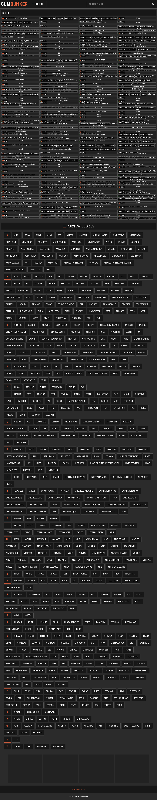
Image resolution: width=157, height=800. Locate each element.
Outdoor (85, 580)
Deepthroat (107, 366)
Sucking (109, 670)
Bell (89, 318)
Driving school (133, 56)
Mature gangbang (116, 567)
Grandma (67, 428)
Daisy (152, 145)
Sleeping (44, 636)
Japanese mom (47, 491)
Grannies (11, 33)
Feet (53, 394)
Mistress (28, 553)
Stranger (75, 663)
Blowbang (23, 290)
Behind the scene (66, 304)
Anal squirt (47, 256)
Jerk (54, 511)
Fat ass (9, 415)
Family (77, 394)
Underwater (50, 712)
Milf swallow (92, 560)
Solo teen (103, 650)
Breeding (10, 311)
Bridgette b (83, 297)
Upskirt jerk (28, 203)
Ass (59, 235)
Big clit (128, 290)
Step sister (101, 656)
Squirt (69, 636)
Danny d (136, 366)
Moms (49, 560)
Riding (55, 622)
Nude (65, 574)
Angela (49, 269)
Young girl (42, 746)
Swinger (36, 643)
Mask (66, 567)
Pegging (104, 594)
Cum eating (11, 359)
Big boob (23, 318)
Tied (19, 698)
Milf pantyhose (129, 76)
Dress (126, 141)
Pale (72, 608)
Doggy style (12, 380)
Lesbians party (96, 532)
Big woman (61, 318)
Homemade (57, 449)
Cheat (60, 345)
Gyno (54, 428)
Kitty (65, 518)
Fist (116, 394)
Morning (62, 560)
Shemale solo (117, 643)
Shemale (18, 636)
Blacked (39, 283)
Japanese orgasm (38, 504)
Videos (59, 145)
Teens (81, 698)
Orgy (64, 580)
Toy (61, 691)
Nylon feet (130, 574)
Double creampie (130, 104)
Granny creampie (104, 124)
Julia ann (64, 491)
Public (70, 594)
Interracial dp (65, 160)
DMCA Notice (84, 796)
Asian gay (93, 263)
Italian (56, 477)
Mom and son (92, 539)
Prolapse (10, 601)
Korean (17, 518)
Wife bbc (62, 726)
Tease (73, 705)
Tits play (59, 60)
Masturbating (51, 60)
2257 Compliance (74, 796)
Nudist (106, 574)
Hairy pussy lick (12, 67)
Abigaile (121, 242)
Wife (16, 726)
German (55, 422)
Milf (68, 539)
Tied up (26, 705)
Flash (120, 49)
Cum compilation (14, 345)
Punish (27, 608)
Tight (119, 705)
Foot (29, 394)
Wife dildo (30, 128)
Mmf (103, 546)
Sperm (89, 663)
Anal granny (21, 128)
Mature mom (23, 154)
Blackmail (120, 283)
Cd (114, 345)
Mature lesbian (112, 560)
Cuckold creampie (14, 339)
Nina (95, 574)
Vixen (54, 719)
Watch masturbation (62, 187)
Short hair (38, 670)
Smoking (133, 636)
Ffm (93, 401)
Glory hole (107, 428)
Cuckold (32, 325)
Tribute (127, 211)
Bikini (67, 311)
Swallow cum (12, 684)
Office (53, 580)
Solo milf (113, 663)
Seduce (127, 663)
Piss (48, 594)
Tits (96, 705)
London (30, 67)
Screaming (11, 677)
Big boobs (86, 290)
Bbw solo (135, 283)
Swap (117, 650)
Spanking (82, 636)
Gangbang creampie (92, 422)
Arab (49, 235)
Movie (8, 560)
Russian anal (131, 622)
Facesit (41, 408)
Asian (27, 235)
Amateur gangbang (15, 269)
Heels (34, 456)
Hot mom (109, 456)
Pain (57, 601)
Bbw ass (93, 304)
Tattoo (50, 705)
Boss (59, 290)
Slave (8, 643)
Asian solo (136, 256)
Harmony (29, 104)
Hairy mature (82, 456)
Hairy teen (53, 470)
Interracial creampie (75, 477)
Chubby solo (139, 345)
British (43, 18)
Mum (93, 18)
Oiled (28, 587)
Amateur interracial (73, 263)
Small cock (11, 663)
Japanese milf (74, 498)
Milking (91, 546)
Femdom (64, 394)
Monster (82, 76)
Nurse (29, 574)
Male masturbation (147, 211)
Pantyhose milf (139, 76)
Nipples (53, 574)
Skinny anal (21, 670)
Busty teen (54, 311)
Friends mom (92, 408)
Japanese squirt (69, 511)
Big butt (79, 311)
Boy (28, 283)
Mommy (82, 553)
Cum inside (75, 332)
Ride (68, 629)
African (142, 249)
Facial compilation (77, 401)
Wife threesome (131, 726)
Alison (70, 235)
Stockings (80, 643)
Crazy (87, 203)
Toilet (27, 691)
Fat (48, 401)
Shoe (53, 18)
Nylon (4, 94)
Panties (117, 594)
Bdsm (26, 276)
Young (17, 746)
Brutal (9, 290)
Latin (111, 532)
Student (43, 80)
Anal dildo (27, 242)
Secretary (79, 670)
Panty (138, 601)
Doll (58, 373)
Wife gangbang (45, 726)
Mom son (41, 539)
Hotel (148, 456)
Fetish (22, 415)
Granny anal (84, 124)
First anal (128, 401)
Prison (83, 601)
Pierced (20, 203)
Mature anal (120, 539)
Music (70, 553)
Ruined (40, 629)
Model (9, 567)
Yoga (28, 746)
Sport (24, 677)
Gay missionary (104, 167)
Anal (16, 235)
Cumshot (115, 332)
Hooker (65, 463)
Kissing (53, 518)
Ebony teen (50, 160)
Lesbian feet (12, 532)
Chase (104, 345)
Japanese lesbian (130, 491)
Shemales (27, 663)
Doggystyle (29, 380)
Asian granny (59, 242)
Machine (114, 546)
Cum (14, 4)
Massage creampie (83, 567)
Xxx (16, 739)
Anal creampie (100, 235)
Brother (126, 304)
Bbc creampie (142, 304)
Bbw (16, 276)
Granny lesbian (12, 154)
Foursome (36, 401)
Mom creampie (98, 553)
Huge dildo (127, 449)
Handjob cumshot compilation (104, 463)
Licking (27, 532)
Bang (40, 311)
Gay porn (24, 435)
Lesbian (17, 525)
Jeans (55, 504)
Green (143, 428)
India (45, 477)
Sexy (54, 663)
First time (139, 394)
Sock (37, 684)
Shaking (141, 108)
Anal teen (42, 242)
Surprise (141, 663)
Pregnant (18, 594)
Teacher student (58, 80)
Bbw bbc (36, 304)
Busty (52, 297)
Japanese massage (15, 504)
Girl (44, 428)
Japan (32, 491)
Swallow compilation (36, 656)
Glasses (10, 435)
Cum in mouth (39, 332)
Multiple (147, 560)
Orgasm (18, 580)
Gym (132, 428)
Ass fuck (88, 37)
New (117, 574)
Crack (20, 22)
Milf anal (36, 560)
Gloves (122, 435)
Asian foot (53, 263)
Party (139, 594)
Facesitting (102, 394)
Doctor (122, 366)
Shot (93, 643)
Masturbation (6, 203)
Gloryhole (112, 422)
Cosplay (90, 325)
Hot (28, 463)
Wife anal (88, 726)
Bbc (60, 276)
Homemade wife (67, 145)
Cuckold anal (112, 76)
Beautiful (80, 283)
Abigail (111, 249)
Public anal (123, 601)
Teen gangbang (129, 27)
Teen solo (138, 698)
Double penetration (97, 373)
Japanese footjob (107, 491)
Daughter (91, 366)
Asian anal (11, 242)
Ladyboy (43, 525)
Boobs (49, 304)
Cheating (90, 332)
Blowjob (97, 276)
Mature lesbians (33, 154)
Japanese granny (38, 511)
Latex (30, 525)
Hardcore (111, 449)
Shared (151, 199)
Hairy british (141, 49)
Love (69, 525)
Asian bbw (76, 242)
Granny (17, 422)
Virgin (17, 719)
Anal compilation (94, 249)
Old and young (13, 587)
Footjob (41, 394)
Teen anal (109, 691)
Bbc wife (115, 290)
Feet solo (35, 415)
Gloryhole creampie (15, 428)
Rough (31, 622)
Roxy (78, 629)
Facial (126, 394)
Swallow (21, 643)
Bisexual (95, 283)
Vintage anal (83, 719)
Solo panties (149, 108)
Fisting (17, 394)
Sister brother (13, 656)
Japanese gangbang (116, 504)
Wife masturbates (147, 141)
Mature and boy (140, 117)
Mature (82, 18)
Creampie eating (141, 339)
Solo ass (135, 108)
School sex (143, 56)
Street (84, 677)
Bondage (111, 276)
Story (87, 656)
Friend (145, 199)
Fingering (65, 408)
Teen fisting (11, 705)
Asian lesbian (12, 263)
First (53, 408)
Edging (72, 387)
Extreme (30, 387)
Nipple (41, 574)
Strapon (108, 636)
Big (122, 276)
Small (128, 650)
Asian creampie (81, 256)
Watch (75, 726)
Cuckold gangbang (108, 352)
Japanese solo (55, 498)
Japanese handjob (15, 511)
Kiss (29, 518)
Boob (143, 311)
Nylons (23, 94)
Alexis (109, 242)
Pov (128, 594)
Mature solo (12, 553)
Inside (9, 484)
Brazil (47, 318)
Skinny (95, 636)
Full (132, 408)
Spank (120, 134)
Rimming (43, 622)
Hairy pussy (11, 470)
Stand (52, 670)
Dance (35, 366)
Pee (92, 594)
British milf (146, 37)
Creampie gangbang (109, 325)
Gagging (81, 428)
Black (133, 276)
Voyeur (42, 719)
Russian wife (55, 629)
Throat (107, 705)
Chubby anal (50, 207)
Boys (132, 311)
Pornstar (69, 601)
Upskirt (17, 712)
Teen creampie (66, 698)
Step (132, 643)
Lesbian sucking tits (69, 60)
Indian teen (143, 477)
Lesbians (57, 525)
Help (40, 470)
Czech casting (76, 359)
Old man (31, 580)
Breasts (120, 311)
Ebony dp (74, 160)
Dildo (46, 366)
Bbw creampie (109, 304)
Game (93, 428)
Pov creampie (105, 149)
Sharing (149, 27)
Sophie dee (128, 108)
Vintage (29, 719)
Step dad (97, 677)
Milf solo (21, 560)
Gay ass (112, 167)
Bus (50, 276)
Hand (147, 463)
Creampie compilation (16, 332)
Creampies (127, 352)
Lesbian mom (64, 532)
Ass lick (38, 263)
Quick (16, 615)
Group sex (21, 442)
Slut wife (135, 145)
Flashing (21, 401)
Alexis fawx (135, 235)
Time (106, 698)
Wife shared (138, 199)
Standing (117, 656)
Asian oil (148, 67)
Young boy (58, 746)
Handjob (18, 449)
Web (101, 726)
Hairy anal (85, 449)
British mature (100, 18)
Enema (43, 387)
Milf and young (111, 18)
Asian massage (129, 67)
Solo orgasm (39, 677)
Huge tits (51, 463)
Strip (76, 656)
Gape (8, 442)
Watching (10, 732)
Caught (32, 339)
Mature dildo (133, 218)
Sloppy (60, 650)
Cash (123, 359)
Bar (98, 318)
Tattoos (35, 203)
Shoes (48, 18)
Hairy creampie (132, 463)
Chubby (76, 325)
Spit (8, 670)
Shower (9, 650)
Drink (43, 380)
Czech (129, 332)
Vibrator (67, 719)
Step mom (50, 643)
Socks (100, 663)
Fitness (28, 408)
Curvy (124, 345)
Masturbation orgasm (53, 211)
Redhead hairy (12, 629)
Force (88, 394)
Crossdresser (57, 332)
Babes (35, 318)
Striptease (88, 650)
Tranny (49, 691)
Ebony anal (57, 387)
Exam (87, 149)
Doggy (22, 373)
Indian (17, 477)
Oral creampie (131, 580)
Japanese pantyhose (96, 498)
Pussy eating (12, 608)
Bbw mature (66, 297)
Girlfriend (86, 435)
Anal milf (10, 249)
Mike (100, 567)
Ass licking (45, 249)
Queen (28, 615)
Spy (103, 643)
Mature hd (106, 37)
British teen (60, 18)
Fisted (143, 408)
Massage (56, 539)
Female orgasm (135, 211)
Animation (60, 249)
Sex (49, 650)
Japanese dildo (108, 511)
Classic (54, 352)
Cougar (141, 352)
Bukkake (39, 276)
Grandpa (127, 422)
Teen (16, 691)
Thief (96, 691)
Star (27, 684)
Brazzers (65, 283)
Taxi (122, 691)
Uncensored (33, 712)
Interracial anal (101, 76)
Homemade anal (13, 463)
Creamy (114, 339)
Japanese (18, 491)
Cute (126, 339)
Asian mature (93, 242)
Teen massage (33, 698)
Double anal (130, 373)
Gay (29, 422)
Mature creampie (119, 553)
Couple (9, 352)
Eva (82, 387)
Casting (142, 325)
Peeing (95, 601)
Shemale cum (68, 677)
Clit (24, 359)
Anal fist (75, 249)
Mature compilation (27, 567)
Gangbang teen (140, 27)
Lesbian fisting (98, 525)
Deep (48, 373)
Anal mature (126, 249)
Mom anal (57, 553)
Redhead (115, 622)
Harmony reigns (20, 104)
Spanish (64, 670)
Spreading (128, 145)
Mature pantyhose (32, 94)
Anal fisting (118, 235)
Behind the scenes (121, 297)
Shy (54, 656)
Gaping (121, 428)
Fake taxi (50, 415)
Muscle (136, 553)
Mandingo (26, 546)
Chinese (18, 325)
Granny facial (137, 435)
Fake (126, 56)
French (59, 401)
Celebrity (23, 352)
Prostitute (42, 608)
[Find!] (152, 3)
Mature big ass (96, 37)
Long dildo (129, 525)
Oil (74, 580)
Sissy (120, 636)
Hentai (43, 449)
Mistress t (11, 546)
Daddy (67, 366)
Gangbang (41, 422)
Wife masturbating (135, 141)
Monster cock (6, 22)
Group (34, 428)
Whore (24, 732)
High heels (65, 456)
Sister (31, 636)
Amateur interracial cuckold (117, 263)
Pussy (24, 601)
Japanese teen (139, 504)
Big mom (10, 304)
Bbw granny (100, 297)
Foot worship (12, 408)
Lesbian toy (138, 37)
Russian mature (71, 622)
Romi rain (100, 622)
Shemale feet (141, 670)
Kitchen (40, 518)
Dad (56, 366)
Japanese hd (89, 511)
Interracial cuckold (122, 477)
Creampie (45, 325)
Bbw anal (146, 276)
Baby (28, 297)
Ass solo (135, 242)
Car (139, 332)
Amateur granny (20, 33)
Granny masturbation (44, 435)
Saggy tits (95, 670)
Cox (94, 76)
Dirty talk (35, 373)
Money (79, 546)
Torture (94, 698)
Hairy (120, 218)
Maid (106, 539)
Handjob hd (68, 18)
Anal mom (63, 256)
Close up (72, 339)
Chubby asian (60, 207)
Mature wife (131, 560)
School (127, 94)
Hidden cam (48, 456)
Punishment (58, 608)
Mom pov (76, 560)
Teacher (72, 691)
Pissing (81, 594)
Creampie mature (97, 359)
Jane (123, 511)
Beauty (23, 304)
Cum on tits (87, 352)
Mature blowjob (50, 567)
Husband (27, 470)
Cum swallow (88, 339)
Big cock (72, 290)
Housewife (16, 94)
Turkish (50, 698)
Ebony (17, 387)
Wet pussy (135, 178)
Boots (52, 283)
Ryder (28, 629)
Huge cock (79, 463)
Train (62, 705)
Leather (79, 532)
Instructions (50, 187)
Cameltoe (73, 345)
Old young (113, 580)
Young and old (129, 117)
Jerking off (73, 187)
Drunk (78, 366)
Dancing (55, 380)
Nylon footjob (80, 574)
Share (48, 684)
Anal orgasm (100, 256)
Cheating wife (129, 199)
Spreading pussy (144, 145)
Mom (16, 539)
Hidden (71, 449)
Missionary (129, 546)
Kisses (87, 167)
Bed (81, 304)
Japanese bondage (92, 504)
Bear (107, 283)
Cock (49, 345)
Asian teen (35, 269)
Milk (78, 539)
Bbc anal (101, 290)
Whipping (37, 732)
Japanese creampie (84, 491)
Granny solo (93, 124)
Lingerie (115, 525)
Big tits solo (141, 297)
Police (46, 601)
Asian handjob (139, 67)
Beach (17, 283)
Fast (116, 401)
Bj (7, 283)
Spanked (42, 663)
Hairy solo (127, 49)
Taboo (85, 691)
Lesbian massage (44, 532)
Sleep (57, 636)
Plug (35, 601)
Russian (18, 622)
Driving (143, 94)
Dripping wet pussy (145, 178)
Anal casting (129, 80)
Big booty (76, 318)
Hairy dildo (142, 218)
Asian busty (69, 207)
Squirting (37, 650)
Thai (38, 691)
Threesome (135, 691)
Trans (9, 698)
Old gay (99, 580)
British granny (31, 33)
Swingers (144, 643)
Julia (114, 498)
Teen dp (57, 160)
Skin (124, 677)
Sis (63, 663)
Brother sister (13, 297)
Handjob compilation (129, 456)
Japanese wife (129, 498)
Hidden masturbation (16, 456)
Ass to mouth (12, 256)
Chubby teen (89, 345)
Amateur (83, 235)
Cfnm (103, 332)
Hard (96, 456)
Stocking (65, 643)
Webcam (28, 726)
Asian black (30, 256)
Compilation (61, 325)
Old (43, 580)
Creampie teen (90, 145)
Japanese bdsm (71, 504)
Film (105, 408)
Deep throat (20, 366)
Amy (27, 263)
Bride (48, 290)
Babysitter (94, 311)
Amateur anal (27, 249)
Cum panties (39, 352)
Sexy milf (61, 684)
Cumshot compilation (52, 339)
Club (113, 359)
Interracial (31, 477)
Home (98, 449)
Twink (38, 705)
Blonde (40, 297)
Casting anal (138, 80)
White (147, 726)
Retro (87, 622)
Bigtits (9, 318)
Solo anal (112, 677)
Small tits (124, 670)
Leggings (81, 525)
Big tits (83, 276)
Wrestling (113, 726)
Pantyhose (34, 594)
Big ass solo (26, 311)
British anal (147, 80)
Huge (38, 463)
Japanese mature (14, 498)
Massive (148, 76)
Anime (38, 235)
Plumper (108, 601)
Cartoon (129, 325)
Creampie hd (146, 171)
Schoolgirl (133, 656)
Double (9, 373)
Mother (135, 539)
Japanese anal (35, 498)
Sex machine (138, 677)
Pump (58, 594)
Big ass (71, 276)
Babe (108, 311)
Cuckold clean (39, 359)
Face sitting (119, 408)
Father (104, 401)
